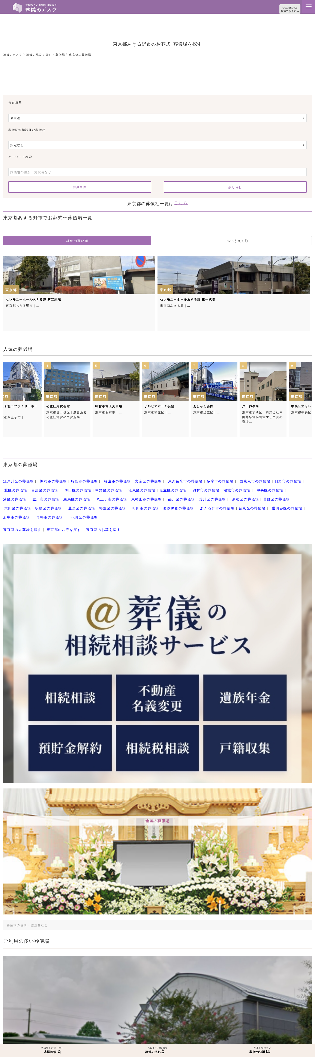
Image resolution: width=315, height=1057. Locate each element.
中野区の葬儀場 (73, 485)
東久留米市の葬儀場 (168, 478)
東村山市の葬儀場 (78, 493)
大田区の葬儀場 (226, 493)
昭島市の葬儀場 (76, 478)
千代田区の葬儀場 (262, 500)
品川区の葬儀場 (110, 493)
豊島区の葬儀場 (284, 493)
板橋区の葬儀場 (254, 493)
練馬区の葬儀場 (15, 493)
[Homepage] (35, 4)
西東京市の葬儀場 (231, 478)
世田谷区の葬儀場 (173, 500)
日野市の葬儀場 (261, 478)
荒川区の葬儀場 (138, 493)
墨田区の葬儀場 (45, 485)
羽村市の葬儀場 (161, 485)
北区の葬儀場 (289, 478)
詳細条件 (79, 186)
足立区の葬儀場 (131, 485)
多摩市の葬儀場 (199, 478)
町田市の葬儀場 (45, 500)
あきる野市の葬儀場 (110, 500)
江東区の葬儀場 (103, 485)
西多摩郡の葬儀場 (74, 500)
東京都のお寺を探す (57, 510)
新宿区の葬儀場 (168, 493)
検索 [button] (276, 904)
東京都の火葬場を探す (20, 510)
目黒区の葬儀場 (15, 485)
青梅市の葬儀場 (233, 500)
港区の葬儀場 (245, 485)
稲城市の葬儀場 (189, 485)
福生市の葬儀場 (106, 478)
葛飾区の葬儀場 (196, 493)
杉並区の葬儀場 (15, 500)
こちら (181, 200)
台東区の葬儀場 (141, 500)
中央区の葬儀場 (219, 485)
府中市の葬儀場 (203, 500)
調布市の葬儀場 (48, 478)
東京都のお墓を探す (93, 510)
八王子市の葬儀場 (46, 493)
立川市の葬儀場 (274, 485)
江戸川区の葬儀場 (16, 478)
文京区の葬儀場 (134, 478)
